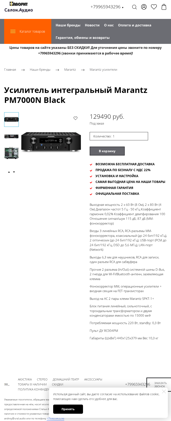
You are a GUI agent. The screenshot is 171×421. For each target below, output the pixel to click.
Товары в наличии (32, 384)
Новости (92, 25)
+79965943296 (107, 7)
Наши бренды (68, 25)
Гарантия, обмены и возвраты (83, 37)
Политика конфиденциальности (44, 389)
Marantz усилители (103, 70)
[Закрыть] (164, 391)
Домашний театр (66, 379)
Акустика (25, 379)
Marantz (70, 70)
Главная (10, 70)
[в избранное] (75, 118)
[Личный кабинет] (144, 7)
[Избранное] (154, 7)
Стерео (42, 379)
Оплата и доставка (134, 25)
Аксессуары (93, 379)
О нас (109, 25)
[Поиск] (134, 6)
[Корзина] (164, 7)
